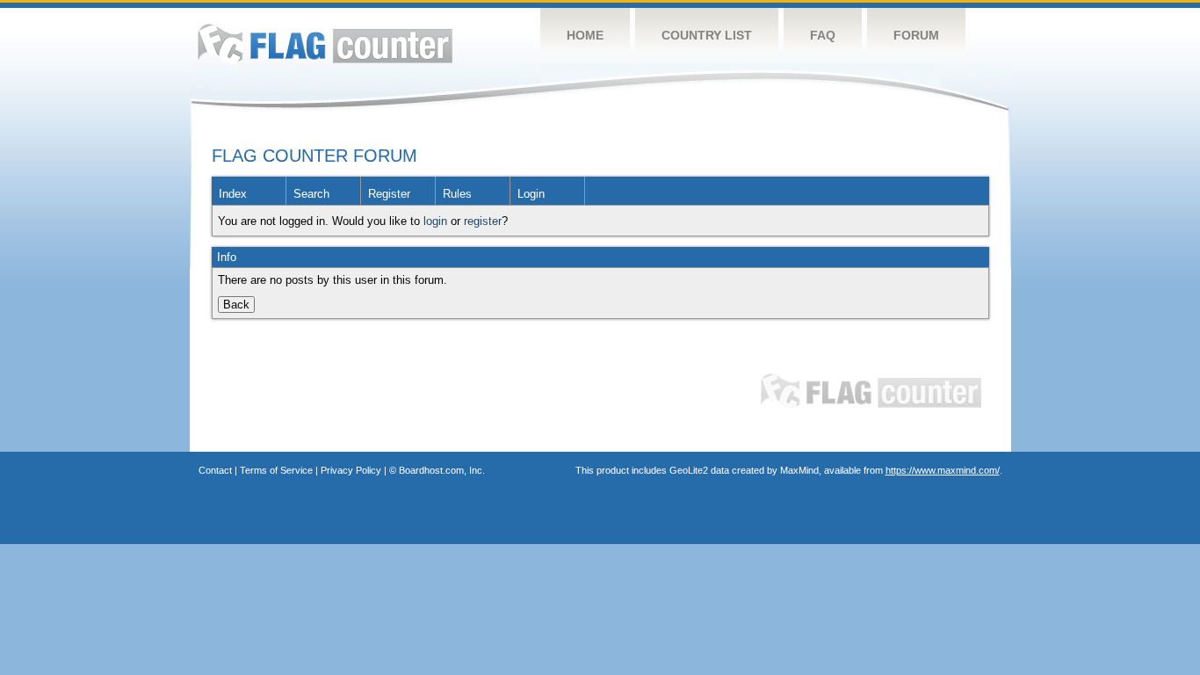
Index (233, 193)
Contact (215, 470)
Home (585, 35)
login (435, 221)
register (483, 221)
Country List (706, 35)
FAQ (822, 35)
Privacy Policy (351, 470)
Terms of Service (276, 470)
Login (531, 193)
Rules (457, 193)
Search (311, 193)
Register (389, 193)
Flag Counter (325, 43)
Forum (916, 35)
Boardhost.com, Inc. (442, 470)
